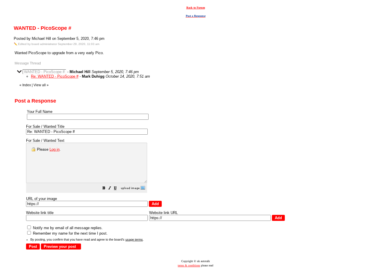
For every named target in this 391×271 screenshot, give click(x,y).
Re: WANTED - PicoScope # (54, 76)
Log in (55, 149)
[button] (104, 189)
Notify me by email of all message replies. (67, 228)
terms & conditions (189, 265)
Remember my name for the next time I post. (70, 233)
